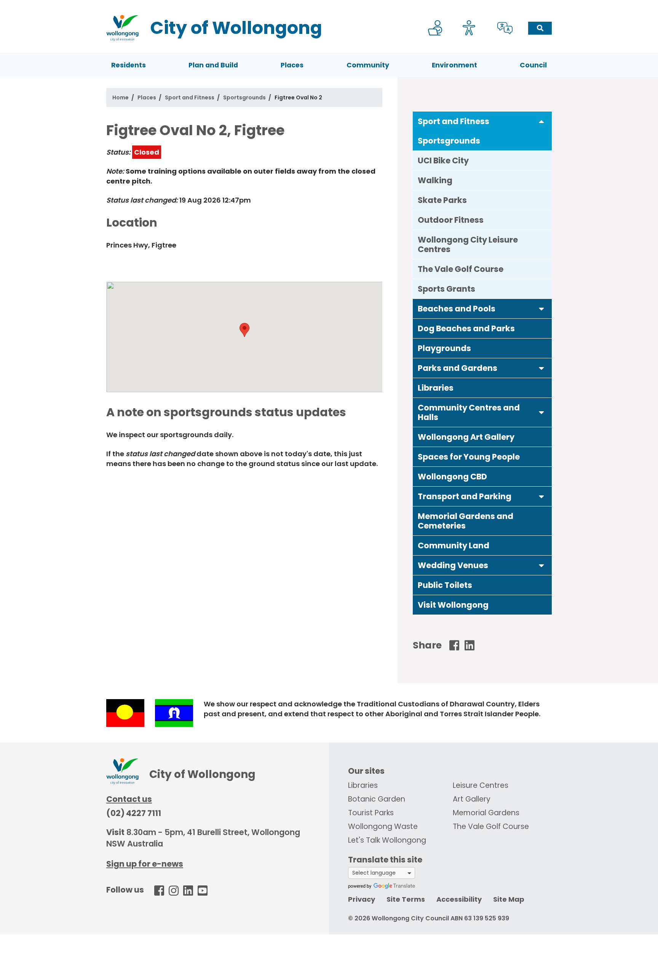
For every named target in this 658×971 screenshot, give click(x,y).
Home (120, 97)
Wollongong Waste (383, 826)
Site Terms (405, 899)
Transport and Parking (464, 496)
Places (292, 65)
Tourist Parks (371, 813)
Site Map (508, 899)
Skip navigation (331, 5)
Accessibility (459, 899)
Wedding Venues (453, 565)
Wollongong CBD (452, 476)
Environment (454, 65)
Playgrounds (444, 348)
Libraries (436, 387)
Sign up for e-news (144, 863)
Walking (435, 180)
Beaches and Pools (456, 308)
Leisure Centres (480, 785)
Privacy (361, 899)
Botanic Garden (376, 799)
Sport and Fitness (189, 97)
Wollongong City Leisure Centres (468, 244)
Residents (128, 65)
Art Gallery (471, 799)
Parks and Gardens (457, 368)
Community (368, 65)
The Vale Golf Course (460, 269)
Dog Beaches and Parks (466, 328)
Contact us (129, 799)
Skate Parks (442, 200)
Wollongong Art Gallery (466, 436)
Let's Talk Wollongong (387, 840)
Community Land (453, 545)
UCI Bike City (443, 160)
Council (533, 65)
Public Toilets (445, 585)
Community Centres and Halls (469, 412)
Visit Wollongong (453, 604)
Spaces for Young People (469, 456)
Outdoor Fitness (451, 219)
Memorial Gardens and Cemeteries (465, 521)
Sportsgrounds (244, 97)
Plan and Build (213, 65)
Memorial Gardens (486, 813)
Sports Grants (446, 288)
